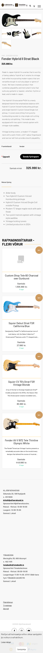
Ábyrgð (6, 609)
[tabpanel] (21, 208)
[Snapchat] (28, 630)
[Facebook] (14, 630)
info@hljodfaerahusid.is (13, 500)
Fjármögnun (8, 602)
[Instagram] (21, 630)
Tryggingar (7, 605)
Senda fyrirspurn (31, 156)
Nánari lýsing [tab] (6, 182)
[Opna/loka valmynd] (39, 6)
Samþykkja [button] (21, 649)
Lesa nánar (6, 642)
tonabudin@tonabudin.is (13, 565)
